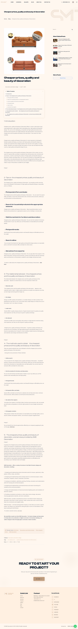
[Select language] (73, 2)
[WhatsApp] (12, 542)
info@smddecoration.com (39, 600)
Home (12, 2)
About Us (39, 2)
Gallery (26, 2)
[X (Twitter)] (9, 542)
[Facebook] (7, 542)
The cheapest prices (11, 539)
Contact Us (47, 2)
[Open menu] (76, 2)
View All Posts (63, 78)
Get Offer (38, 578)
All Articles (16, 530)
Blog (32, 2)
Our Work (18, 2)
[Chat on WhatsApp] (75, 626)
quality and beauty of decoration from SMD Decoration (26, 539)
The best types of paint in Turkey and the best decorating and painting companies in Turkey (65, 58)
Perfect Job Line (71, 626)
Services (22, 599)
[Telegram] (14, 542)
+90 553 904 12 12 (37, 599)
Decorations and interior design (27, 530)
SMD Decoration (13, 532)
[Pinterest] (17, 542)
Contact (21, 607)
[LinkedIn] (15, 542)
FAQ (21, 604)
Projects (22, 600)
